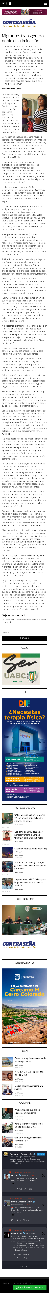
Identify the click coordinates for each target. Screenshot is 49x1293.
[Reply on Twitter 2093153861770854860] (12, 1189)
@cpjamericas (30, 1233)
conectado (27, 619)
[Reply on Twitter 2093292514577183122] (12, 1257)
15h (39, 1233)
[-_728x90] (24, 14)
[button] (29, 1287)
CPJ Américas (16, 1233)
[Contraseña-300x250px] (21, 684)
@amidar (25, 1175)
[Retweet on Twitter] (10, 1172)
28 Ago (33, 1175)
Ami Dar (14, 1175)
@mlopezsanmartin (17, 1205)
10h (28, 1205)
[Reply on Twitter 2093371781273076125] (12, 1220)
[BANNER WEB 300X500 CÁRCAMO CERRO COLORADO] (24, 1043)
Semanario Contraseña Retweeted (23, 1172)
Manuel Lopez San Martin (21, 1201)
